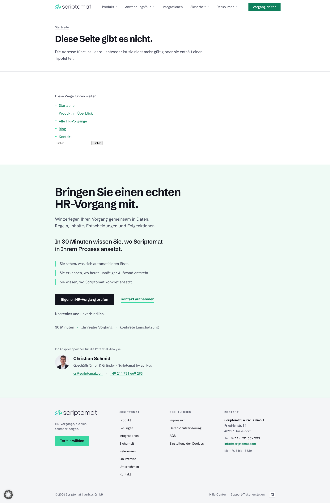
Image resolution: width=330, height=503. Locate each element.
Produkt (108, 7)
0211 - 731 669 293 (245, 438)
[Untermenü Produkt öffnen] (116, 6)
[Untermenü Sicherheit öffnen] (208, 6)
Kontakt (65, 136)
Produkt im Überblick (76, 113)
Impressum (177, 420)
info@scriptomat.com (240, 444)
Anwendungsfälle (138, 7)
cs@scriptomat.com (88, 373)
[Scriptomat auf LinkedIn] (272, 495)
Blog (62, 128)
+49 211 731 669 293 (126, 373)
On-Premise (128, 459)
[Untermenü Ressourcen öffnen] (237, 6)
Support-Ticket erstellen (248, 494)
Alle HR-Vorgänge (73, 121)
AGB (173, 436)
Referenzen (128, 451)
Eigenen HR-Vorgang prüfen (84, 299)
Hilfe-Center (217, 494)
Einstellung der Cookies (187, 443)
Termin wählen (72, 441)
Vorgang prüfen (264, 7)
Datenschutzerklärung (185, 428)
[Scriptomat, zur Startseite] (73, 6)
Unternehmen (129, 467)
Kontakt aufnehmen (137, 299)
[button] (8, 494)
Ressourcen (225, 7)
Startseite (62, 27)
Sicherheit (198, 7)
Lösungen (126, 428)
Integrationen (173, 7)
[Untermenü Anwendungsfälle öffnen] (154, 6)
